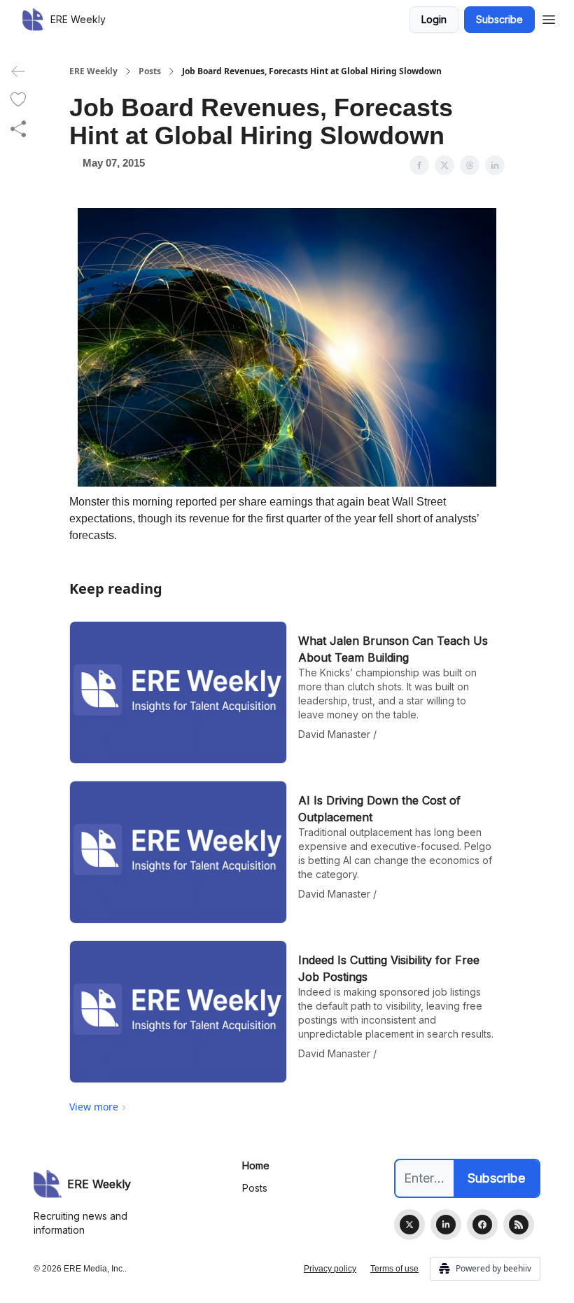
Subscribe (499, 19)
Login (434, 19)
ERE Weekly (93, 71)
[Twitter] (409, 1224)
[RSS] (518, 1224)
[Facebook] (482, 1224)
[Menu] (548, 17)
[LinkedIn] (445, 1224)
